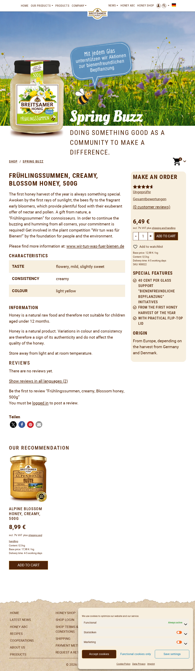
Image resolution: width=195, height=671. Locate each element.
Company (78, 5)
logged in (40, 403)
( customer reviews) (151, 207)
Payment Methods (71, 645)
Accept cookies (99, 654)
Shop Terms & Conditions (67, 629)
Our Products (41, 5)
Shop (13, 161)
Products (62, 5)
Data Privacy (138, 663)
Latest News (20, 619)
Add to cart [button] (29, 565)
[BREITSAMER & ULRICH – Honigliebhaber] (97, 13)
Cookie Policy (123, 663)
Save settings (172, 654)
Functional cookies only (135, 654)
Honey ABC (128, 5)
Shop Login (65, 619)
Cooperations (22, 640)
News (112, 5)
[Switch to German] (173, 5)
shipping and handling (163, 228)
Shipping (63, 638)
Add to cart (166, 236)
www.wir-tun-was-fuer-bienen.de (95, 246)
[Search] (166, 6)
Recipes (16, 633)
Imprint (151, 663)
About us (17, 647)
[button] (13, 424)
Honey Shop (145, 5)
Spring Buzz (33, 161)
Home (25, 5)
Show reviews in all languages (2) (38, 381)
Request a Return (70, 652)
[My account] (158, 6)
